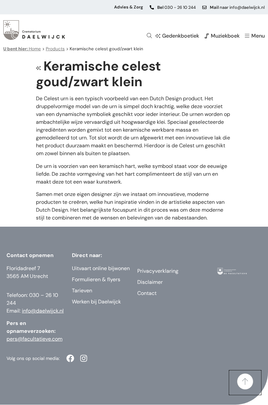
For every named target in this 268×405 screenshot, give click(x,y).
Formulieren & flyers (96, 279)
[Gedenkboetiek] (157, 36)
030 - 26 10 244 (176, 7)
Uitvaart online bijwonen (101, 268)
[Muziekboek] (206, 36)
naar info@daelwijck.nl (237, 7)
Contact (147, 293)
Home (22, 49)
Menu (258, 35)
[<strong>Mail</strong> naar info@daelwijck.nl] (204, 7)
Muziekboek (225, 35)
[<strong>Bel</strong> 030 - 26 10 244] (152, 7)
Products (55, 49)
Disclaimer (150, 282)
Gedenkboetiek (180, 35)
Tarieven (82, 290)
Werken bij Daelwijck (96, 301)
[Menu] (247, 36)
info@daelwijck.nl (43, 310)
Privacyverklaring (157, 270)
